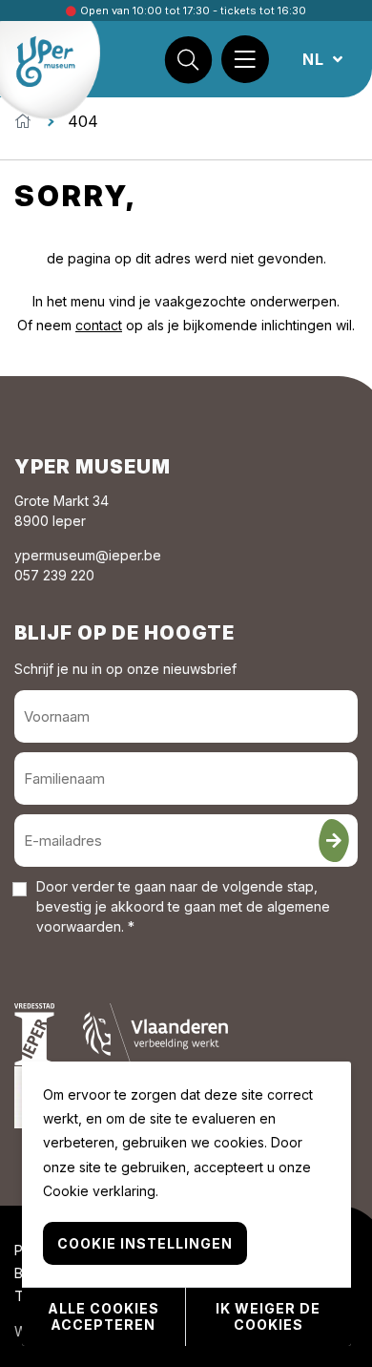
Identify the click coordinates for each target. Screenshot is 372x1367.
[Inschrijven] (334, 840)
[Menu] (245, 59)
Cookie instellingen (145, 1243)
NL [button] (315, 59)
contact (98, 325)
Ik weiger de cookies (268, 1316)
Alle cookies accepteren (103, 1316)
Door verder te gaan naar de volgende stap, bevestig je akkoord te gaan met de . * (183, 906)
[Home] (22, 121)
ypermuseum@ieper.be (87, 555)
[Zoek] (188, 59)
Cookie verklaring (99, 1191)
